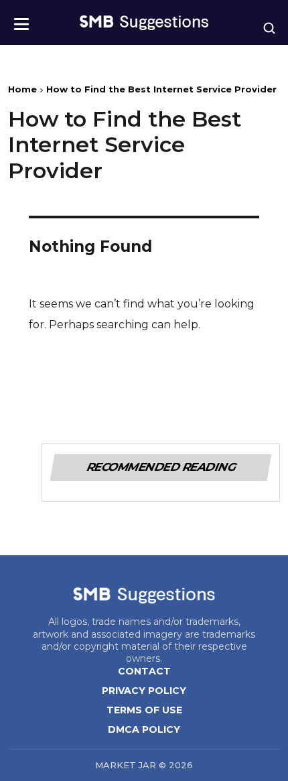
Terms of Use (144, 710)
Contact (144, 671)
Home (22, 89)
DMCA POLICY (144, 729)
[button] (21, 19)
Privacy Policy (144, 691)
